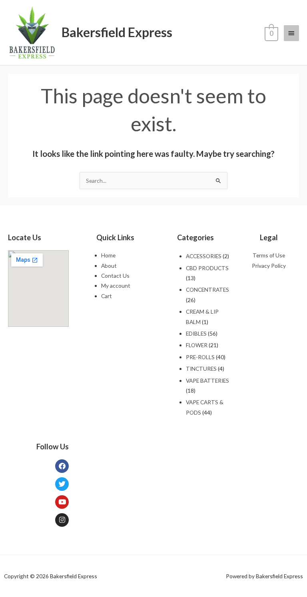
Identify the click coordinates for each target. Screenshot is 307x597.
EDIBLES (196, 333)
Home (108, 255)
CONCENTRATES (207, 289)
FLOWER (196, 345)
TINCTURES (201, 368)
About (109, 265)
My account (115, 285)
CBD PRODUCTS (207, 268)
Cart (106, 296)
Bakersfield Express (117, 32)
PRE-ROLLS (200, 357)
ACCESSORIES (203, 256)
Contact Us (115, 275)
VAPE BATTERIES (207, 380)
